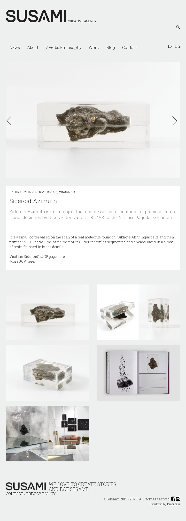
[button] (10, 121)
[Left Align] (178, 27)
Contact (129, 47)
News (14, 47)
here (61, 256)
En (177, 46)
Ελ (170, 46)
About (32, 47)
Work (94, 47)
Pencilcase (173, 504)
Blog (110, 47)
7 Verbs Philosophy (63, 47)
